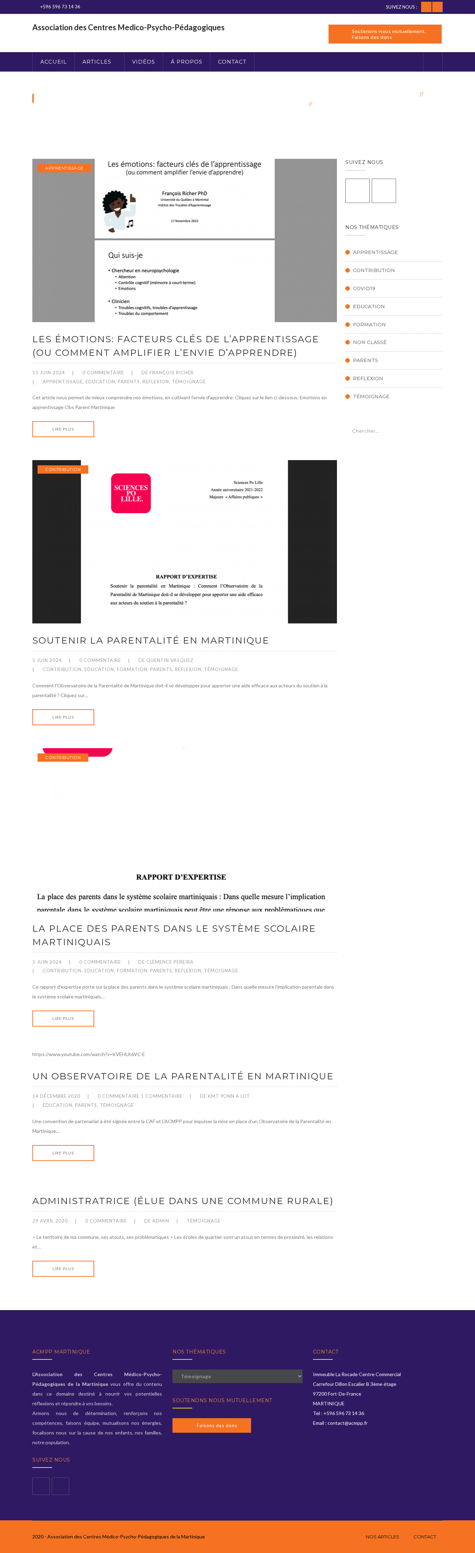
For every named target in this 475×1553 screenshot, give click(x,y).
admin (160, 1221)
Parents (129, 381)
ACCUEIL (53, 61)
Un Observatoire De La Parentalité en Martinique (183, 1076)
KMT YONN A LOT (229, 1096)
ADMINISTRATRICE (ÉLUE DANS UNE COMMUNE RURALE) (183, 1201)
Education (100, 381)
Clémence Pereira (170, 962)
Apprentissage (64, 168)
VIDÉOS (143, 61)
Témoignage (189, 381)
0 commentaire (103, 372)
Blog (434, 94)
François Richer (172, 372)
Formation (132, 669)
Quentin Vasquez (169, 660)
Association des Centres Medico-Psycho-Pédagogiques (128, 27)
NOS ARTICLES (382, 1536)
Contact (424, 1536)
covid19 (364, 288)
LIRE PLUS (63, 429)
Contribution (63, 469)
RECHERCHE (433, 432)
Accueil (404, 94)
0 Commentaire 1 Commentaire (140, 1096)
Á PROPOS (186, 61)
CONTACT (232, 61)
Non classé (370, 342)
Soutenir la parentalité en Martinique (150, 640)
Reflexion (156, 381)
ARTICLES (96, 61)
